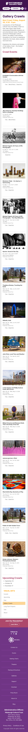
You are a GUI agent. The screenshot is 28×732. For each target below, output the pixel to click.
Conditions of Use (18, 725)
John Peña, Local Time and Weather (13, 354)
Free (6, 84)
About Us (14, 698)
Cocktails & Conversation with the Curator (13, 76)
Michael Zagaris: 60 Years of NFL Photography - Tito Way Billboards (13, 217)
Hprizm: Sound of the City (10, 251)
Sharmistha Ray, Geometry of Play (13, 492)
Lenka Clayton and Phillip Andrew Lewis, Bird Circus (13, 388)
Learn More (14, 624)
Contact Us (14, 647)
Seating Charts (14, 659)
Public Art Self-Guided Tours (11, 525)
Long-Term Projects (9, 606)
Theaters (14, 664)
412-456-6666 (17, 720)
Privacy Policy (7, 725)
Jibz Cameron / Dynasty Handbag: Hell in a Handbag (13, 111)
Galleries (14, 676)
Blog (14, 704)
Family (6, 533)
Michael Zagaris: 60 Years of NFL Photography (13, 146)
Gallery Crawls (8, 603)
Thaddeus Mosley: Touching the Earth (12, 286)
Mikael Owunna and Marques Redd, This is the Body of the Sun (13, 423)
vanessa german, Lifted (10, 458)
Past (5, 600)
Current (6, 594)
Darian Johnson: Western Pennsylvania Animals (10, 560)
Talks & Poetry (11, 84)
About (5, 613)
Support (14, 681)
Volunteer (14, 687)
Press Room (14, 693)
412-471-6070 (16, 718)
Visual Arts (19, 84)
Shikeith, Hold (7, 320)
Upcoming (7, 597)
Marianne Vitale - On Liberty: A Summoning (12, 181)
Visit (5, 609)
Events (14, 653)
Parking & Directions (14, 670)
